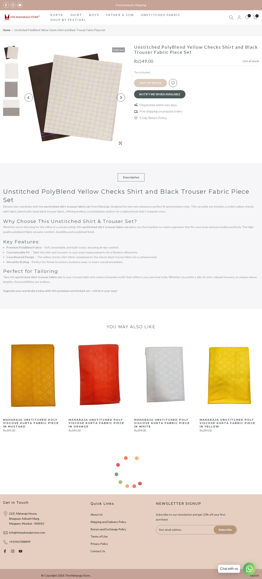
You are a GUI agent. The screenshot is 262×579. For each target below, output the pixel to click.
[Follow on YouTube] (20, 5)
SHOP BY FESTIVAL (68, 19)
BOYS (94, 15)
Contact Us (97, 551)
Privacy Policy (99, 543)
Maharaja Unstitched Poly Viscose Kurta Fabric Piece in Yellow (227, 423)
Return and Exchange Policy (108, 529)
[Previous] (29, 97)
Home (6, 30)
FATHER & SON (120, 15)
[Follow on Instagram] (13, 5)
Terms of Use (99, 536)
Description (131, 177)
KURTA (56, 15)
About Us (96, 514)
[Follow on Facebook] (6, 5)
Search (254, 575)
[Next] (121, 97)
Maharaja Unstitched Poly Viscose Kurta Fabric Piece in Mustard (31, 423)
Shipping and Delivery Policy (108, 522)
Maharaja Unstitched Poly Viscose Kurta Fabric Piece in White (162, 423)
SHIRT (76, 15)
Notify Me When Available (159, 94)
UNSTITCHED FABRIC (161, 15)
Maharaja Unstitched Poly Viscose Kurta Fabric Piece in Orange (96, 423)
